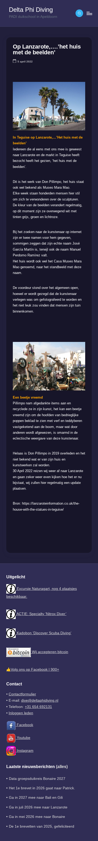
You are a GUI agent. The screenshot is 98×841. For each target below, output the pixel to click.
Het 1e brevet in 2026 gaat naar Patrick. (42, 788)
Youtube (23, 738)
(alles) (62, 766)
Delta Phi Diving (31, 10)
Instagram (24, 751)
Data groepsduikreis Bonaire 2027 (37, 779)
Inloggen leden (21, 713)
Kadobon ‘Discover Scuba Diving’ (43, 633)
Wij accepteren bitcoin (49, 652)
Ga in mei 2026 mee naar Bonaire (37, 817)
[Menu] (89, 13)
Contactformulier (22, 694)
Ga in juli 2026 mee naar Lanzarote (38, 807)
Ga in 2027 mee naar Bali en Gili (36, 798)
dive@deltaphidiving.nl (39, 700)
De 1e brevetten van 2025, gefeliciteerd (41, 826)
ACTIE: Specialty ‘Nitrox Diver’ (41, 614)
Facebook (24, 725)
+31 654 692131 (38, 707)
